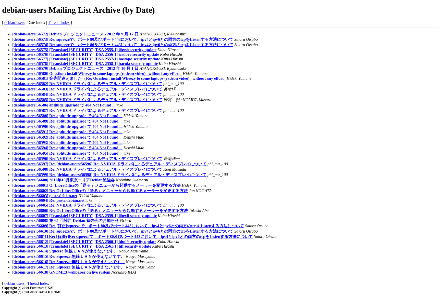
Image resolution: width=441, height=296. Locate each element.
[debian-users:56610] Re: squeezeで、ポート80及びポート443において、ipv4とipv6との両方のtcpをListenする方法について (122, 231)
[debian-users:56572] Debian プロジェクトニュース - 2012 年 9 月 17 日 (75, 34)
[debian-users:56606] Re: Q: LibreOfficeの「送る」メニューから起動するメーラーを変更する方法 (100, 210)
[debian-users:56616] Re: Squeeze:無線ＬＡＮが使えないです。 (68, 262)
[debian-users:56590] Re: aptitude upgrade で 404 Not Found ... (67, 126)
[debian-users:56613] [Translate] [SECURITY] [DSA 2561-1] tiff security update (81, 246)
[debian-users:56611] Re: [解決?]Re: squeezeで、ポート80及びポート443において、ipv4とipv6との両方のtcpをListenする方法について (132, 236)
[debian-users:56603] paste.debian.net (44, 196)
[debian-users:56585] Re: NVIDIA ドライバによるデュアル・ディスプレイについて (87, 100)
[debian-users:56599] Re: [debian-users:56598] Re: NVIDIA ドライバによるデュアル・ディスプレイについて (109, 174)
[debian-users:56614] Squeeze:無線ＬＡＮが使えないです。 (65, 251)
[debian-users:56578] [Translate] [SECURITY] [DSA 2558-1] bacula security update (85, 63)
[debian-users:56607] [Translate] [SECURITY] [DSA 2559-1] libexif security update (84, 215)
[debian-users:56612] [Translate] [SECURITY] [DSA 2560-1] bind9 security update (84, 241)
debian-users (14, 22)
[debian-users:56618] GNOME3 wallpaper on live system (61, 272)
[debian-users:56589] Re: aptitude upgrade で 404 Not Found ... (67, 121)
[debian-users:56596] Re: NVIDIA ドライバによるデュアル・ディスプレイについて (87, 158)
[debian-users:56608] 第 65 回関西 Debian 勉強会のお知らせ (65, 220)
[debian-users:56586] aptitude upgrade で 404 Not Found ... (63, 105)
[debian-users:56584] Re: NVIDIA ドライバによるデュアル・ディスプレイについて (87, 94)
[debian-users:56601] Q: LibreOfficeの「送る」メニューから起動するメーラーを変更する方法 (96, 185)
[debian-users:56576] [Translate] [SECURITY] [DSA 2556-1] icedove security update (85, 54)
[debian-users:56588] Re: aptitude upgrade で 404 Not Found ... (67, 116)
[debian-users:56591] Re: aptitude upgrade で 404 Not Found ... (67, 132)
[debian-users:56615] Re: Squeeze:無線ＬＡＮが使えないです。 (68, 256)
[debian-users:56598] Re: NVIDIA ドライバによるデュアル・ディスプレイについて (87, 169)
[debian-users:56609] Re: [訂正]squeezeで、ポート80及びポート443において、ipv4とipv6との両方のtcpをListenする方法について (128, 226)
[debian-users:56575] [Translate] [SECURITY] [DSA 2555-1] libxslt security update (84, 50)
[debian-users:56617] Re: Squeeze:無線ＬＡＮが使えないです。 (68, 267)
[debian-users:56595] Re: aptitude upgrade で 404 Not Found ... (67, 153)
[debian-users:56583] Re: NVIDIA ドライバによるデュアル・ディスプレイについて (87, 89)
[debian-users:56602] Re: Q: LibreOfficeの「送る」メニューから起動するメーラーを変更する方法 (100, 191)
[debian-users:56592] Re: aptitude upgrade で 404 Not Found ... (67, 137)
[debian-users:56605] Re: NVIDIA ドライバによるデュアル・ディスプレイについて (87, 205)
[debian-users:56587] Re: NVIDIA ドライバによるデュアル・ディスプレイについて (87, 110)
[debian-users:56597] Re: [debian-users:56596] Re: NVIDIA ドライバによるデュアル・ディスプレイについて (109, 164)
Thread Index (59, 22)
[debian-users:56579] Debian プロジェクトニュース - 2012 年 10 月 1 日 (75, 68)
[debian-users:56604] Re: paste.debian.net (48, 200)
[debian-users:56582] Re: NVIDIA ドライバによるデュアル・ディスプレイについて (87, 84)
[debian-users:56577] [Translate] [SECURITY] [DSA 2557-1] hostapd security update (86, 59)
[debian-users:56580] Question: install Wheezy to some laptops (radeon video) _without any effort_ (97, 73)
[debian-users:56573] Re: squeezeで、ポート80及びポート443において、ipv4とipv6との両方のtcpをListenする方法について (122, 39)
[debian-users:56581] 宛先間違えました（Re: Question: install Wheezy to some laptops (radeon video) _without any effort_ (119, 78)
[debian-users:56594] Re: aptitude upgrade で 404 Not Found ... (67, 148)
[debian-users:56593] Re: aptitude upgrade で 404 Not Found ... (67, 142)
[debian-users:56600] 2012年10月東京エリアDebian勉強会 (63, 180)
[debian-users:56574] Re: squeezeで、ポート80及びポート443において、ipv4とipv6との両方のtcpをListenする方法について (122, 45)
